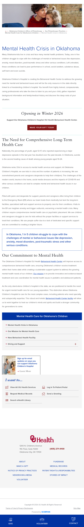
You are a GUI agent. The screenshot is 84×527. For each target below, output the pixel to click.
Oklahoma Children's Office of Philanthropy (25, 31)
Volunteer (22, 479)
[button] (75, 344)
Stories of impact (59, 475)
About (22, 462)
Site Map (77, 508)
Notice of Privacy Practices (22, 470)
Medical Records (58, 466)
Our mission (38, 274)
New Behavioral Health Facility (21, 338)
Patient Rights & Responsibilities (58, 470)
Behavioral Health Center (51, 261)
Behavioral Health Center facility (59, 298)
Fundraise (58, 462)
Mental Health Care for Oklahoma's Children (22, 33)
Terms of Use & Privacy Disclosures (19, 508)
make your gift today (42, 127)
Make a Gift (22, 466)
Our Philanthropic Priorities (55, 31)
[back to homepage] (5, 31)
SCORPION (45, 512)
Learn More (25, 371)
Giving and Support (16, 344)
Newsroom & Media (22, 475)
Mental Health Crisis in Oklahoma (23, 325)
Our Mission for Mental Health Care (23, 331)
